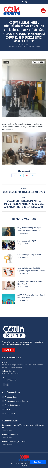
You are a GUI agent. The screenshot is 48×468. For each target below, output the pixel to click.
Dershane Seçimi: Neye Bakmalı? (29, 255)
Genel (28, 44)
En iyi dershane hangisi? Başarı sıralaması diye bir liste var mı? (29, 229)
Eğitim (7, 409)
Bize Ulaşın (38, 462)
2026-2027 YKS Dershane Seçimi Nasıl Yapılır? (30, 282)
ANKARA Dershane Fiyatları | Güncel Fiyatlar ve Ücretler (31, 296)
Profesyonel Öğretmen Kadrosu (16, 401)
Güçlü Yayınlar (10, 413)
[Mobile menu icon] (43, 10)
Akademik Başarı (11, 397)
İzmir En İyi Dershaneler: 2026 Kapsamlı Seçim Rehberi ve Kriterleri (31, 269)
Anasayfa (21, 44)
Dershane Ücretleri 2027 (26, 241)
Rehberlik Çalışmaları (12, 405)
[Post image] (8, 231)
